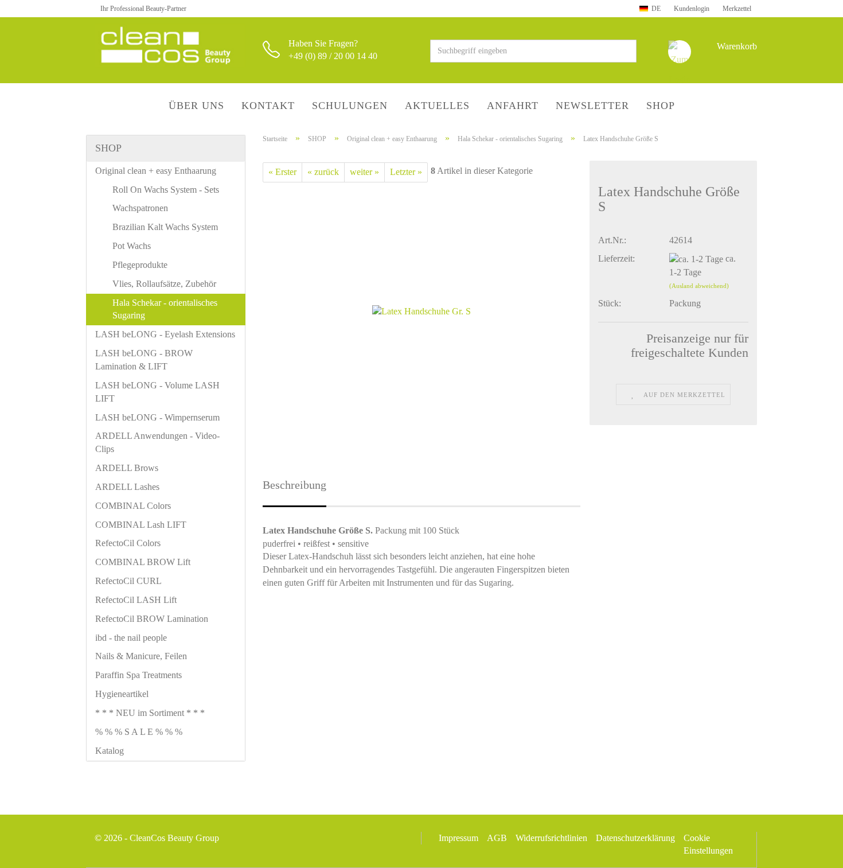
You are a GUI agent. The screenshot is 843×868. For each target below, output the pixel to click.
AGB (497, 838)
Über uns (196, 105)
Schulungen (350, 105)
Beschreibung (294, 484)
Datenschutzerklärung (635, 838)
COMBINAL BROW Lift (142, 562)
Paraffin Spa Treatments (138, 675)
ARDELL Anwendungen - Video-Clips (157, 442)
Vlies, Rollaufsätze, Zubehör (164, 284)
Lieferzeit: (616, 258)
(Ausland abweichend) (699, 285)
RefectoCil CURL (128, 581)
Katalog (109, 751)
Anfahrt (512, 105)
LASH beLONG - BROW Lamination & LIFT (144, 359)
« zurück (323, 172)
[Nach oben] (811, 851)
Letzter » (406, 172)
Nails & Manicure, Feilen (141, 656)
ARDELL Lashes (127, 487)
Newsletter (592, 105)
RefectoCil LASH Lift (136, 600)
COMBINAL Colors (133, 506)
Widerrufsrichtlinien (551, 838)
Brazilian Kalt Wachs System (165, 227)
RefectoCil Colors (128, 543)
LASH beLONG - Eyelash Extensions (165, 334)
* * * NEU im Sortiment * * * (150, 713)
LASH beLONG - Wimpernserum (157, 417)
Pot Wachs (131, 246)
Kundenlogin (690, 9)
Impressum (458, 838)
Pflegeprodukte (139, 265)
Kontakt (268, 105)
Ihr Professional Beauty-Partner (143, 9)
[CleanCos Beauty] (170, 46)
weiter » (364, 172)
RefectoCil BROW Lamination (151, 619)
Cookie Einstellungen (708, 844)
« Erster (282, 172)
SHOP (660, 105)
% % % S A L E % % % (138, 732)
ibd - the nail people (131, 638)
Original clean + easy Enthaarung (155, 171)
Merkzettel (736, 9)
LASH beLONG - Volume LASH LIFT (157, 391)
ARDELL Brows (126, 468)
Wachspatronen (140, 208)
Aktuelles (437, 105)
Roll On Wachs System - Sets (165, 189)
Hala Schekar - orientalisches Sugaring (164, 309)
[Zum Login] (679, 51)
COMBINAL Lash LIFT (140, 525)
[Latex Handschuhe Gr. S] (421, 311)
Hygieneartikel (122, 694)
